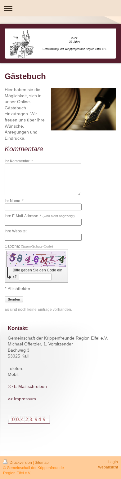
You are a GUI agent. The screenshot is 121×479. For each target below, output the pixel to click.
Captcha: (29, 246)
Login (113, 462)
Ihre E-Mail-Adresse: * (40, 216)
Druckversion (21, 462)
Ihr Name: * (14, 201)
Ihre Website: (16, 231)
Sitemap (42, 462)
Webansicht (108, 467)
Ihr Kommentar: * (19, 161)
